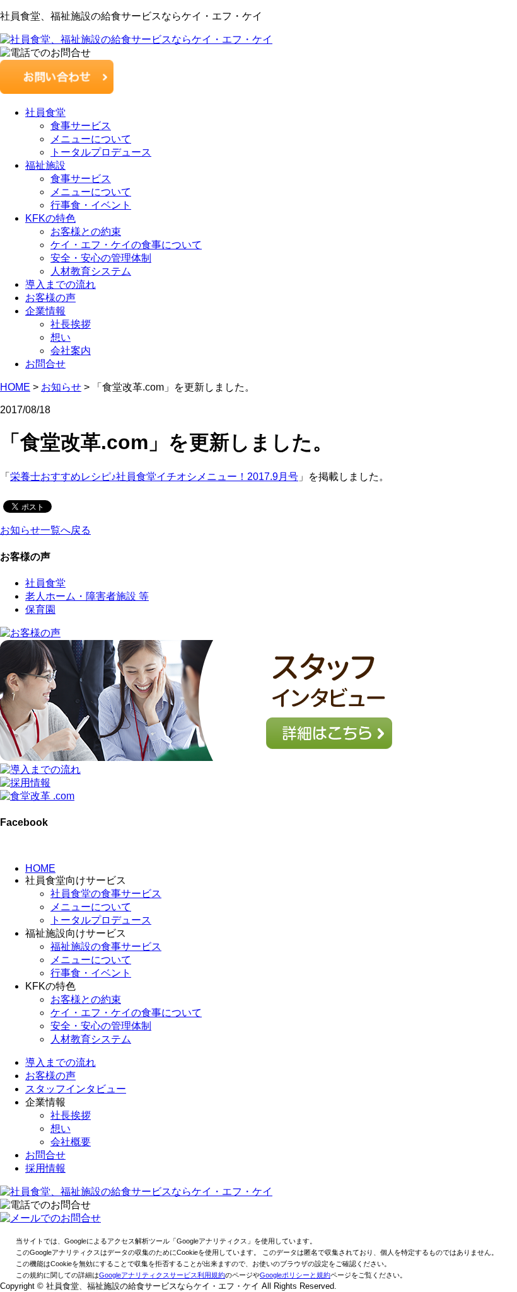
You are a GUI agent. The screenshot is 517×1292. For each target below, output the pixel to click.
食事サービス (80, 125)
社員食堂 (45, 112)
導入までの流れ (60, 284)
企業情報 (45, 311)
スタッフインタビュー (75, 1088)
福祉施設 (45, 165)
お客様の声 (50, 297)
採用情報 (45, 1168)
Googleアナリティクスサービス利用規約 (162, 1275)
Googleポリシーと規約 (295, 1275)
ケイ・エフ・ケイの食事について (126, 244)
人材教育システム (90, 271)
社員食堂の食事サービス (105, 893)
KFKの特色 (50, 218)
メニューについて (90, 139)
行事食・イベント (90, 205)
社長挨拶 (70, 324)
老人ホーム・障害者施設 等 (87, 596)
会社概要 (70, 1141)
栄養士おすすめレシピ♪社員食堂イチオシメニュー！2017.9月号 (154, 476)
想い (60, 337)
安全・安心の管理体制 (100, 258)
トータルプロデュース (100, 152)
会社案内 (70, 350)
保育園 (40, 609)
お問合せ (45, 363)
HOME (40, 868)
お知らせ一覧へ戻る (45, 530)
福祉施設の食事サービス (105, 946)
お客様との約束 (85, 231)
